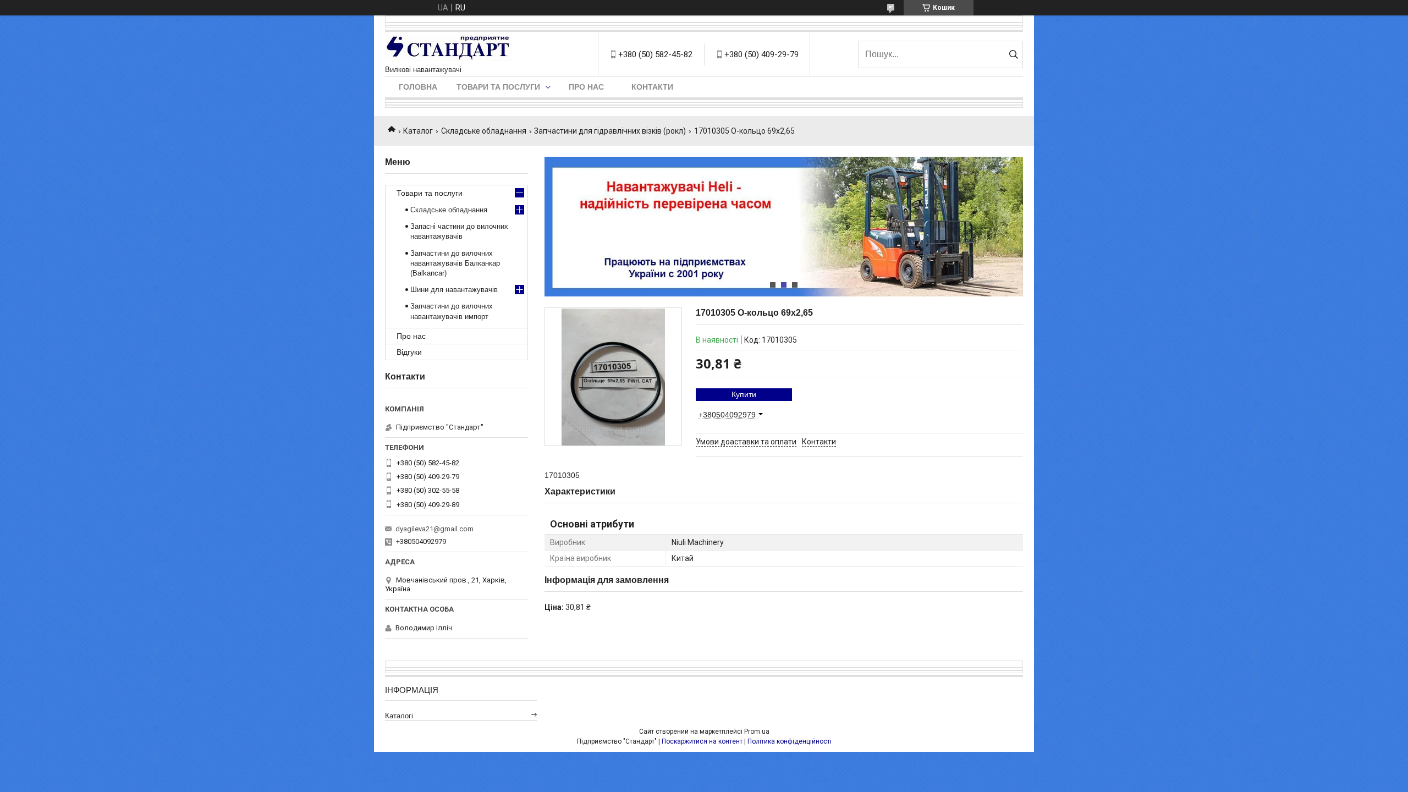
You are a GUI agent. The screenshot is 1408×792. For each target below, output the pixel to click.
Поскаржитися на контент (702, 741)
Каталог (418, 131)
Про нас (586, 86)
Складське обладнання (483, 131)
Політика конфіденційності (789, 741)
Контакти (652, 86)
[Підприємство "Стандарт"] (448, 49)
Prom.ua (756, 731)
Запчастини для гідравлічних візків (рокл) (610, 131)
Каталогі (399, 716)
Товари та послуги (498, 86)
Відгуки (409, 352)
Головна (418, 86)
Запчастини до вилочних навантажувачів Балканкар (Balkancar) (455, 263)
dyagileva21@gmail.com (434, 529)
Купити (744, 394)
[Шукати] (1013, 54)
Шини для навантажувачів (454, 289)
